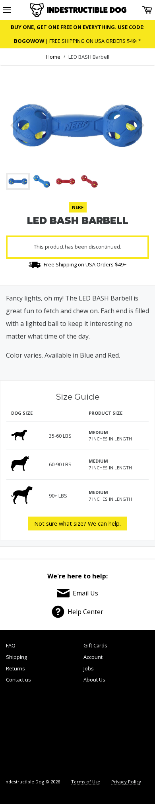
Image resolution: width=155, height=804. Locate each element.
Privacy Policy (126, 782)
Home (53, 56)
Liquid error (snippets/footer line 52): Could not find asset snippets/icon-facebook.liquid (24, 732)
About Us (94, 679)
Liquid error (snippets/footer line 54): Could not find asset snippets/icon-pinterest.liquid (94, 732)
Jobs (88, 668)
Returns (15, 668)
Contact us (18, 679)
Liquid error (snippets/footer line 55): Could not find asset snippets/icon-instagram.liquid (131, 732)
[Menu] (7, 10)
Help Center (85, 611)
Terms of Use (85, 782)
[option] (77, 125)
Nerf (77, 207)
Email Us (85, 593)
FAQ (10, 645)
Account (93, 656)
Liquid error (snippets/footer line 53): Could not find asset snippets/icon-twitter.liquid (59, 732)
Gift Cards (95, 645)
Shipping (16, 656)
